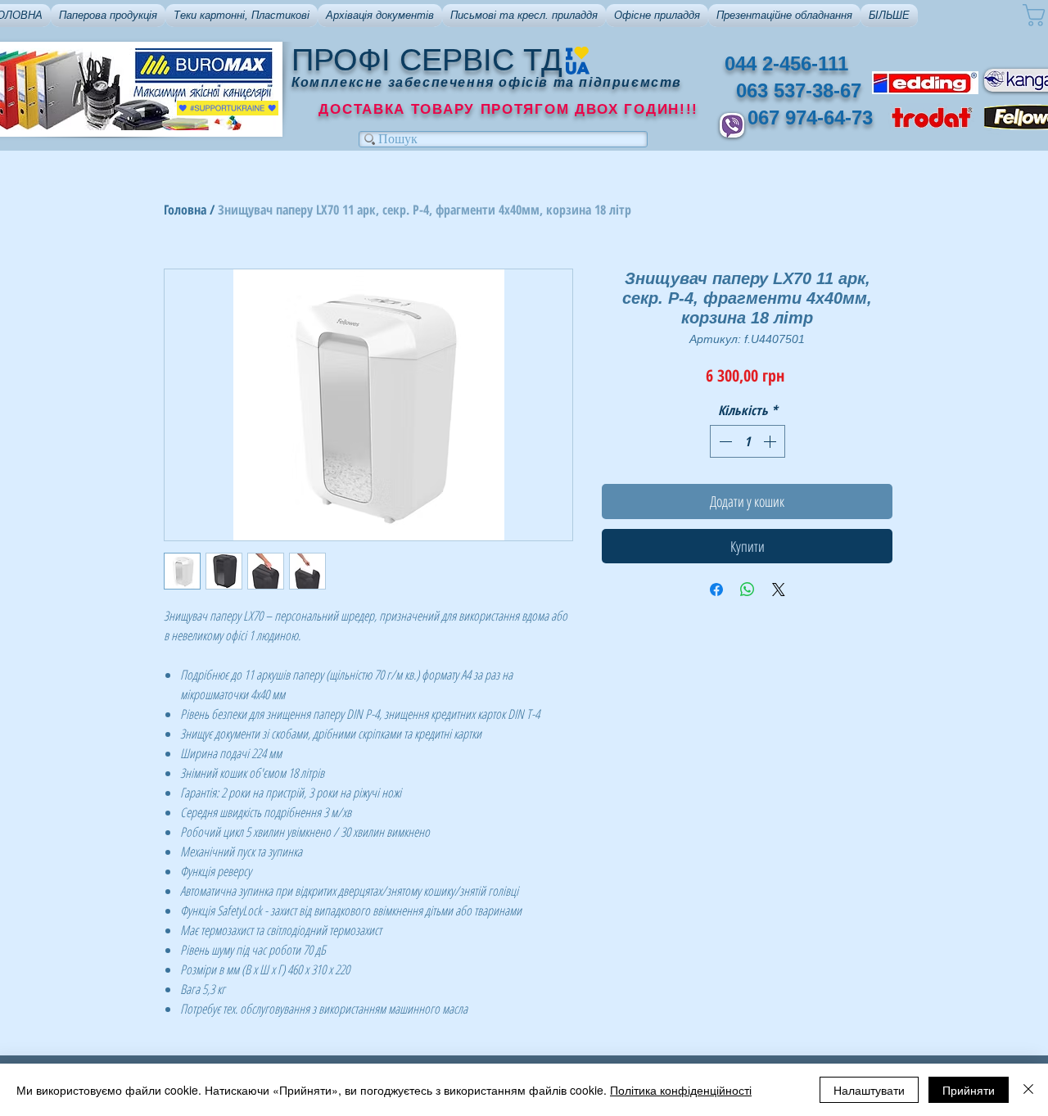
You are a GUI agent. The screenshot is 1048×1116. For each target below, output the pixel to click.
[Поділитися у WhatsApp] (747, 589)
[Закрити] (1028, 1090)
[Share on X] (778, 589)
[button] (108, 15)
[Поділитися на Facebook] (716, 589)
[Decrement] (723, 441)
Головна (185, 210)
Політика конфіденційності (681, 1090)
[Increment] (771, 441)
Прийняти (968, 1090)
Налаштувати (869, 1090)
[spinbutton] (747, 441)
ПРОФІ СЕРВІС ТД (426, 60)
